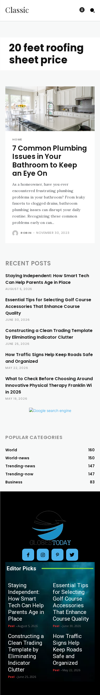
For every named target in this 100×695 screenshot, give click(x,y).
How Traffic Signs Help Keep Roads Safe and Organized (67, 649)
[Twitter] (72, 555)
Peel (11, 626)
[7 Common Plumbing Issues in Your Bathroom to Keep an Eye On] (50, 108)
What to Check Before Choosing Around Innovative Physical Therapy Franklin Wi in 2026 (49, 385)
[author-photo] (15, 233)
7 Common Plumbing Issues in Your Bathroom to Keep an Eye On (49, 160)
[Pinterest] (57, 555)
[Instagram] (43, 555)
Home (17, 139)
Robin (26, 233)
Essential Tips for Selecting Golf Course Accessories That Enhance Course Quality (48, 306)
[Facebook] (28, 555)
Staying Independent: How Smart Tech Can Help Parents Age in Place (26, 602)
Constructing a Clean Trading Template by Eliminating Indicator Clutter (26, 653)
